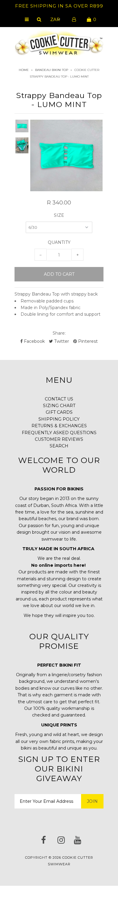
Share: (59, 333)
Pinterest (87, 341)
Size (59, 215)
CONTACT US (59, 399)
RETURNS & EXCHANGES (59, 425)
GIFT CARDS (59, 412)
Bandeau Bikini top (51, 70)
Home (24, 70)
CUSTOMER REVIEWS (59, 439)
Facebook (34, 341)
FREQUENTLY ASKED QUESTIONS (59, 432)
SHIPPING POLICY (59, 419)
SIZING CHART (59, 405)
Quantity (59, 242)
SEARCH (59, 446)
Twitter (61, 341)
